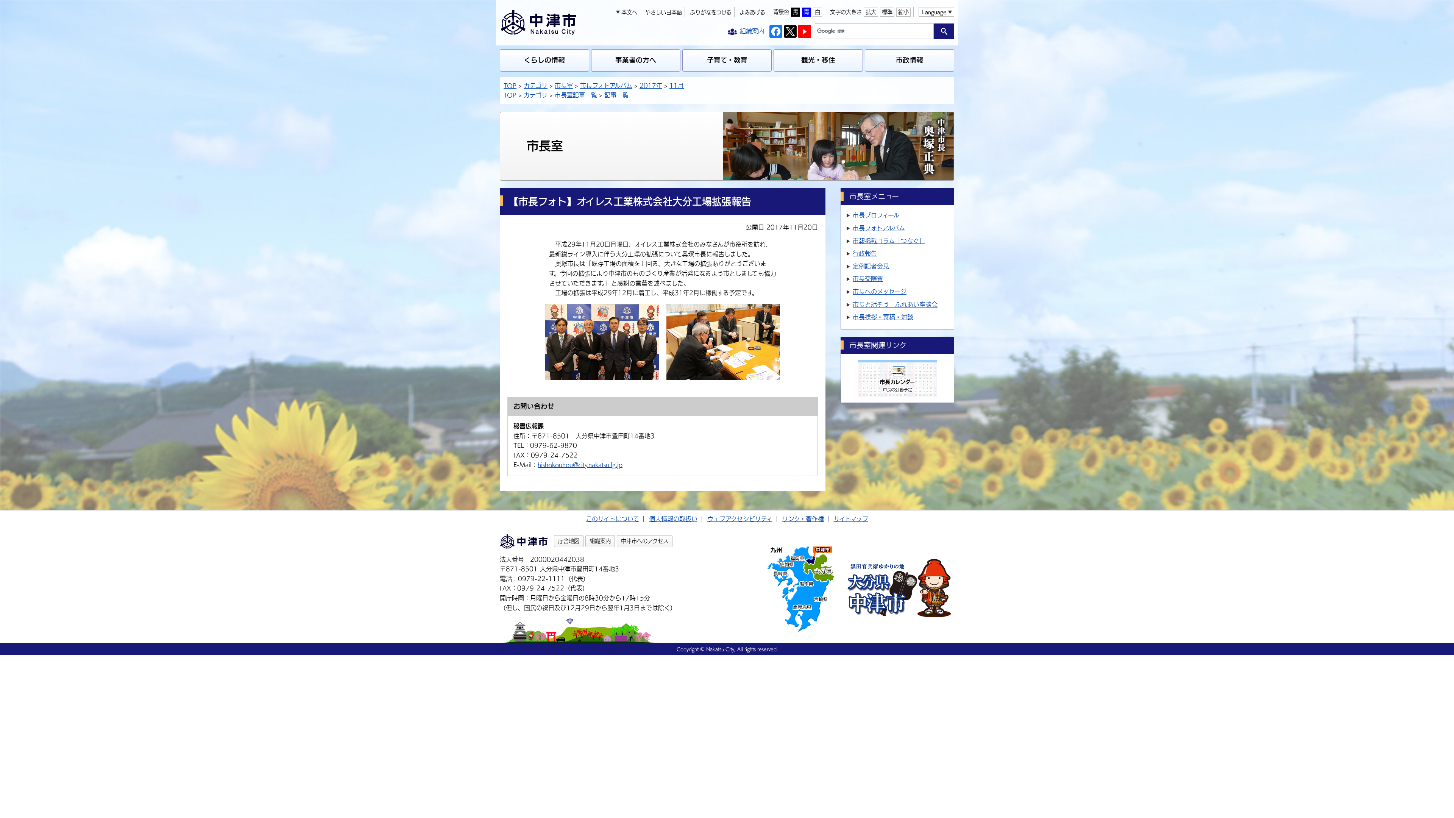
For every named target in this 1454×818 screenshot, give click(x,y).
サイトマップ (851, 519)
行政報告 (865, 253)
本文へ (629, 12)
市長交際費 (868, 279)
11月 (676, 86)
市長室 (564, 86)
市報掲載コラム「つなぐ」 (889, 241)
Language (934, 12)
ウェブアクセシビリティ (739, 519)
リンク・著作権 (803, 519)
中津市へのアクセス (644, 541)
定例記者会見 (871, 266)
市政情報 (909, 60)
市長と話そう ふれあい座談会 (895, 304)
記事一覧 (616, 95)
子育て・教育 (727, 60)
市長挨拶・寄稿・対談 (883, 317)
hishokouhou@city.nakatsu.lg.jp (580, 465)
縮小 (903, 12)
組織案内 (600, 541)
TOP (510, 86)
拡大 (871, 12)
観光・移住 (818, 60)
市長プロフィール (876, 215)
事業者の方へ (635, 60)
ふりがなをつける (711, 12)
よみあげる (752, 12)
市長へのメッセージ (879, 292)
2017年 (651, 86)
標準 (887, 12)
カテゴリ (536, 86)
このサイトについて (612, 519)
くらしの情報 (544, 60)
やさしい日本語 (663, 12)
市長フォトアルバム (606, 86)
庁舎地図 (568, 541)
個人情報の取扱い (673, 519)
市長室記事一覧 (576, 95)
